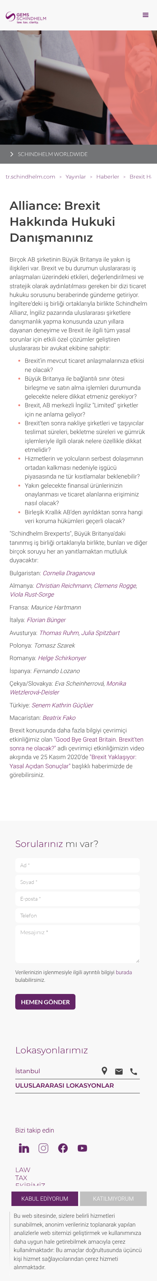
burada (124, 973)
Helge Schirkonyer (62, 658)
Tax (21, 1178)
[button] (146, 1243)
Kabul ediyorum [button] (44, 1198)
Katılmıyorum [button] (113, 1198)
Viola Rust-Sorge (32, 594)
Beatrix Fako (58, 717)
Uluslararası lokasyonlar (64, 1086)
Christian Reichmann (63, 585)
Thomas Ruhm (58, 633)
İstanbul (27, 1071)
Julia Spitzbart (100, 633)
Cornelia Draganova (68, 573)
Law (22, 1170)
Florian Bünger (46, 620)
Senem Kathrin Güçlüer (62, 705)
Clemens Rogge (115, 585)
